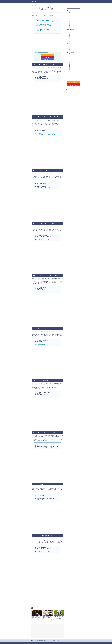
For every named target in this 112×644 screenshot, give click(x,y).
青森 (69, 12)
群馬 (69, 27)
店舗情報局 (33, 1)
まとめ (69, 72)
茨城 (69, 25)
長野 (69, 37)
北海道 (70, 11)
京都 (69, 47)
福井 (69, 41)
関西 (69, 43)
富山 (69, 36)
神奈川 (70, 22)
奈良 (69, 49)
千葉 (69, 24)
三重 (33, 5)
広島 (69, 53)
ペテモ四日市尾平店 (41, 344)
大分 (69, 66)
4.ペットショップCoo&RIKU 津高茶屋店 (42, 24)
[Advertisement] (47, 43)
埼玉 (69, 23)
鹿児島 (70, 69)
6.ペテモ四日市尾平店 (38, 26)
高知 (69, 61)
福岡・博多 (70, 63)
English (67, 89)
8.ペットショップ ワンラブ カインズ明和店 (42, 29)
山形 (69, 15)
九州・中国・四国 (71, 52)
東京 (69, 21)
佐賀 (69, 65)
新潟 (69, 38)
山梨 (69, 33)
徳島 (69, 62)
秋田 (69, 14)
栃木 (69, 26)
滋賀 (69, 48)
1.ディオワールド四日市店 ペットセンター (42, 20)
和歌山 (70, 50)
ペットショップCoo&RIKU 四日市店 (44, 551)
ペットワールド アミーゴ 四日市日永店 (44, 187)
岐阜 (69, 35)
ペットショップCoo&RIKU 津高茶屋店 (44, 239)
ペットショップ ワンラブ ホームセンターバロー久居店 (47, 134)
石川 (69, 40)
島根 (69, 54)
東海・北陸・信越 (71, 29)
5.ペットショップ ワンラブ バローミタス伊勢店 (43, 25)
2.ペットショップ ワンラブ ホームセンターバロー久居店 (44, 21)
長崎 (69, 67)
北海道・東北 (70, 10)
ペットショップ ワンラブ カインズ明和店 (45, 447)
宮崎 (69, 68)
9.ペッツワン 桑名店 (38, 30)
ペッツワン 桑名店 (41, 499)
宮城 (69, 13)
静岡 (69, 34)
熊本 (69, 64)
